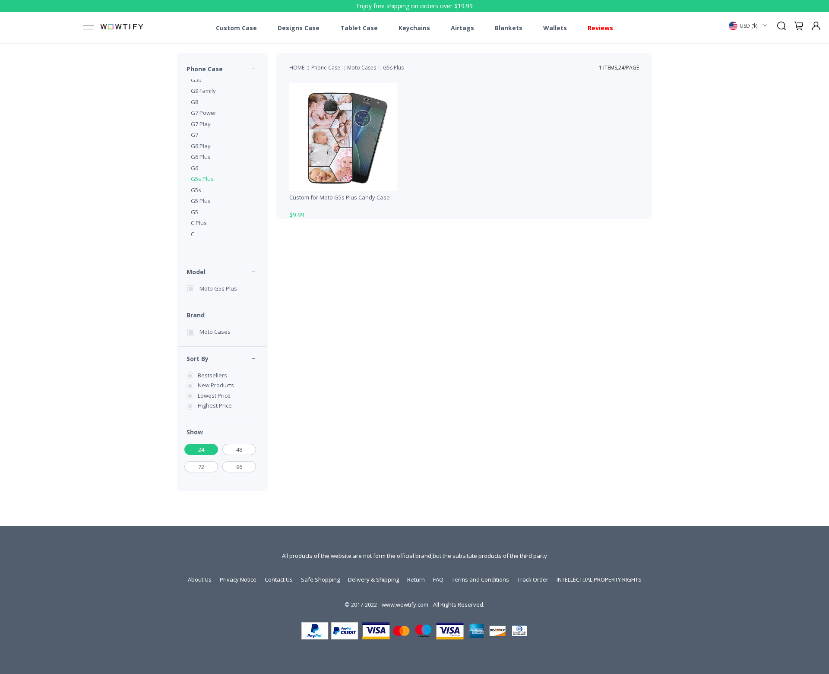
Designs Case (299, 28)
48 (239, 449)
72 (201, 467)
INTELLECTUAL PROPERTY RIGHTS (599, 579)
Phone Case (205, 69)
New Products (216, 385)
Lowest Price (214, 395)
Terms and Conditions (480, 579)
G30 (196, 80)
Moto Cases (215, 331)
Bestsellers (212, 375)
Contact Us (279, 579)
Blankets (508, 28)
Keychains (414, 28)
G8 (194, 102)
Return (416, 579)
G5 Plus (201, 201)
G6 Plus (201, 157)
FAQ (438, 579)
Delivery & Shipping (373, 579)
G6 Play (201, 146)
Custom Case (236, 28)
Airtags (462, 28)
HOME (296, 67)
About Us (200, 579)
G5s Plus (202, 179)
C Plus (199, 223)
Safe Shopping (320, 579)
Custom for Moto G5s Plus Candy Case (339, 197)
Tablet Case (359, 28)
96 (239, 467)
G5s (196, 190)
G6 (194, 168)
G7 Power (203, 113)
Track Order (532, 579)
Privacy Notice (238, 579)
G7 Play (201, 124)
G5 (194, 212)
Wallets (555, 28)
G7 (194, 135)
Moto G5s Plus (218, 288)
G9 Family (203, 91)
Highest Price (215, 405)
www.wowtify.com (405, 604)
